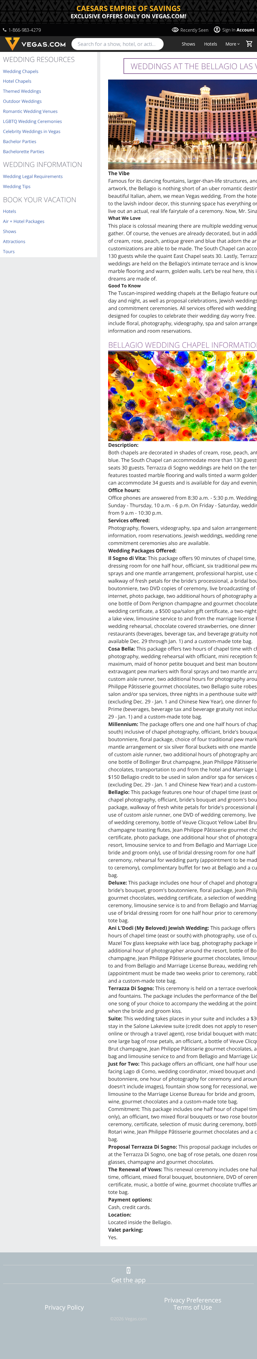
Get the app (128, 1280)
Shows (188, 44)
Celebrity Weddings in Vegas (31, 132)
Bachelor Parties (19, 142)
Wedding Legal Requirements (33, 177)
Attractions (14, 242)
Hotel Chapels (17, 81)
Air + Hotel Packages (24, 222)
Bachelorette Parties (24, 152)
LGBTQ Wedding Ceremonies (32, 122)
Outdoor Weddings (22, 101)
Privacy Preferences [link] (193, 1300)
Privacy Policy (64, 1307)
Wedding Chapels (21, 72)
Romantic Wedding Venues (30, 111)
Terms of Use (193, 1307)
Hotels (210, 44)
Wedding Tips (17, 187)
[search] (117, 44)
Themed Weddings (22, 91)
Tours (9, 252)
